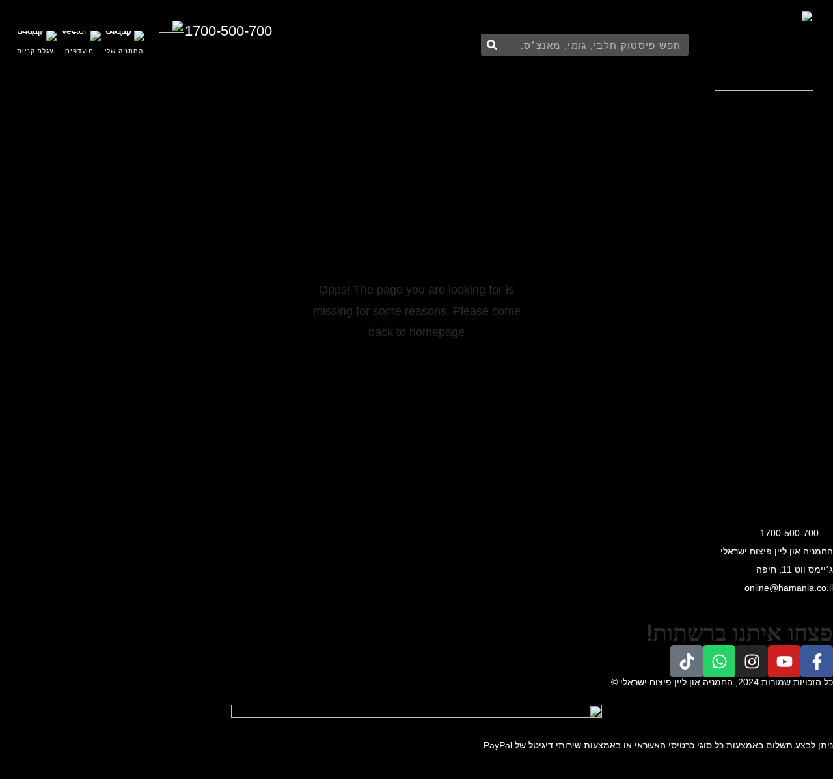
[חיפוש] (492, 45)
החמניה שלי (124, 51)
